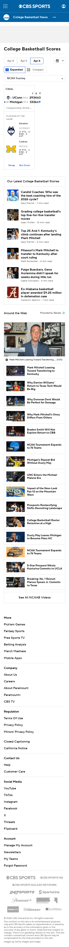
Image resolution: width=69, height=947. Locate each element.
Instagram (11, 802)
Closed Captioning (17, 741)
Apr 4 (10, 61)
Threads (9, 822)
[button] (5, 6)
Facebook (10, 808)
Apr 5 (24, 61)
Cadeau (23, 142)
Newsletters (12, 852)
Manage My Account (18, 845)
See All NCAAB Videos (35, 597)
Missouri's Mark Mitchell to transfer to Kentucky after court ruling (39, 253)
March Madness (15, 651)
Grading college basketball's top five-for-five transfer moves (41, 215)
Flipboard (10, 829)
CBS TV (9, 702)
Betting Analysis (15, 644)
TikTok (8, 795)
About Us (10, 675)
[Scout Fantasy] (32, 909)
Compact (38, 69)
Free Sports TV (14, 638)
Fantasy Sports (14, 631)
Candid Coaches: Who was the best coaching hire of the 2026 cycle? (41, 195)
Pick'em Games (14, 624)
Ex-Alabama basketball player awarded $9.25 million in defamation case (41, 292)
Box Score (24, 165)
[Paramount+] (22, 899)
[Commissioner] (47, 899)
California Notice (15, 748)
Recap (11, 165)
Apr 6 (37, 61)
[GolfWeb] (54, 909)
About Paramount (16, 688)
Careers (9, 681)
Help (7, 765)
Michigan (16, 102)
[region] (34, 339)
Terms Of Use (13, 718)
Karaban (23, 123)
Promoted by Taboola (50, 313)
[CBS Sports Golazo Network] (34, 884)
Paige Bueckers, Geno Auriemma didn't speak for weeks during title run (39, 273)
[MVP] (13, 908)
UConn (17, 97)
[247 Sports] (22, 891)
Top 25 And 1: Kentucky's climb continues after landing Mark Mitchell (41, 234)
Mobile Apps (13, 658)
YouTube (10, 788)
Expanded (16, 69)
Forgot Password (15, 866)
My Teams (11, 859)
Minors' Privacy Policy (19, 732)
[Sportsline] (49, 891)
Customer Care (14, 771)
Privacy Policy (13, 725)
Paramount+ (12, 695)
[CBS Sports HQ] (51, 877)
